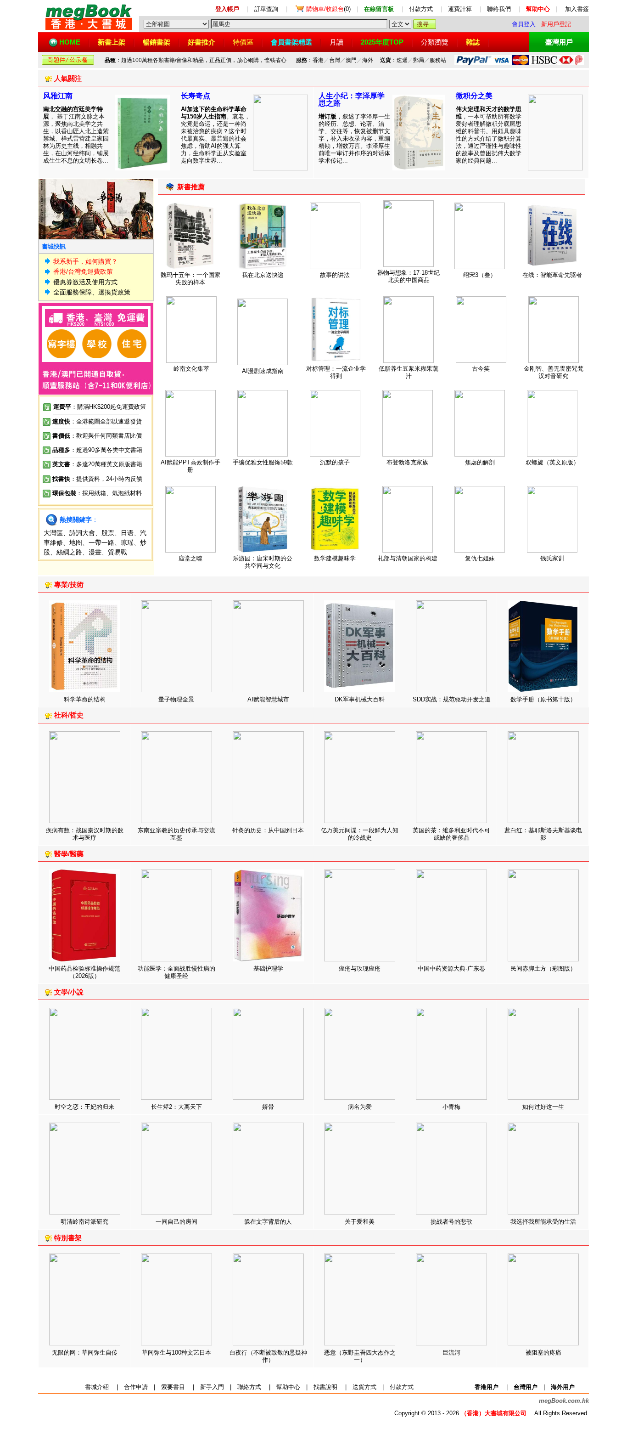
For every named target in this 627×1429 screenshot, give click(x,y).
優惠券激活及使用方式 (85, 282)
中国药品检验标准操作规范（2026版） (84, 972)
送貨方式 (364, 1387)
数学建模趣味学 (335, 558)
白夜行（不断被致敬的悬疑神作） (268, 1356)
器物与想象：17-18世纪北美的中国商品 (408, 276)
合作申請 (136, 1387)
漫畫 (95, 552)
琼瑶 (127, 542)
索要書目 (173, 1387)
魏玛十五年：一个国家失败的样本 (190, 278)
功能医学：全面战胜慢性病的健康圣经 (176, 972)
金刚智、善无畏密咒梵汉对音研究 (553, 372)
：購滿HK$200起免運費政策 (99, 406)
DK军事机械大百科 (360, 699)
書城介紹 (97, 1387)
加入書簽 (577, 9)
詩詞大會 (82, 533)
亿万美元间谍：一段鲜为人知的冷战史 (359, 834)
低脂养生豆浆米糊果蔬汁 (408, 372)
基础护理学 (268, 968)
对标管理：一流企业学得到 (336, 372)
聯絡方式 (249, 1387)
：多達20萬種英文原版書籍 (97, 464)
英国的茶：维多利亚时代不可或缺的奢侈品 (451, 834)
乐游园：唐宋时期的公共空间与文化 (262, 562)
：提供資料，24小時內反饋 (106, 478)
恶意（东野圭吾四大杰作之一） (360, 1356)
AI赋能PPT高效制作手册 (190, 466)
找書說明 (325, 1387)
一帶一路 (101, 542)
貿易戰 (117, 552)
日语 (127, 533)
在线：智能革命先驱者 (552, 274)
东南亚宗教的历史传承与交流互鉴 (176, 834)
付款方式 (421, 9)
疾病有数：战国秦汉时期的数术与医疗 (84, 834)
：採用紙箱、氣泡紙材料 (109, 493)
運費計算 (460, 9)
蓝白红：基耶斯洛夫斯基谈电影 (543, 834)
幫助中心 (288, 1387)
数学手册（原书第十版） (543, 699)
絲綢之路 (69, 552)
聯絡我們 (499, 9)
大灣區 (53, 533)
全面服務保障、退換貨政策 (91, 292)
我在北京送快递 (263, 274)
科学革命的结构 (85, 699)
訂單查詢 (266, 9)
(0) (328, 9)
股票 (107, 533)
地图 (75, 542)
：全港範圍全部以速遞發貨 (97, 421)
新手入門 (212, 1387)
